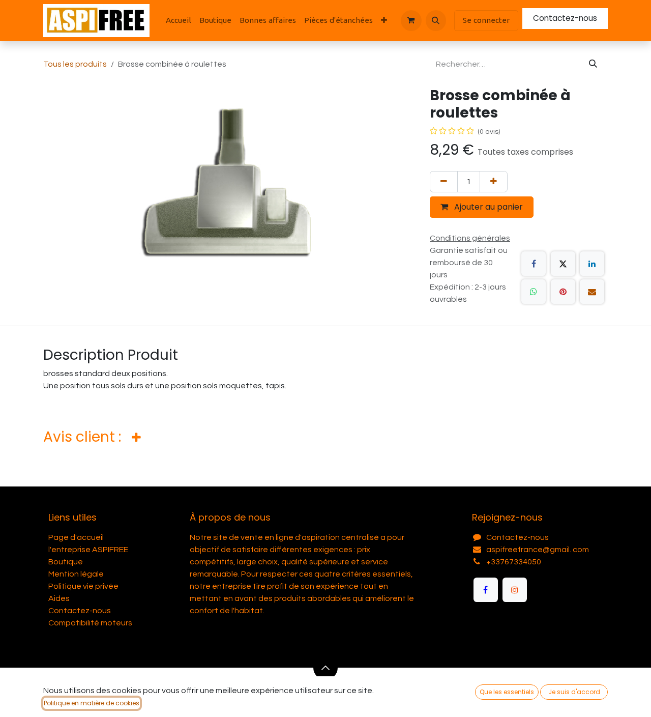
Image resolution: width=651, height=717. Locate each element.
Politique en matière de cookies (91, 703)
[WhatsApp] (533, 291)
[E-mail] (592, 291)
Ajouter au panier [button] (487, 207)
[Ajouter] (494, 181)
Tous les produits (75, 64)
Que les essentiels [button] (507, 691)
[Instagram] (514, 590)
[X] (563, 263)
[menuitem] (178, 21)
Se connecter (486, 20)
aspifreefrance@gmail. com (537, 550)
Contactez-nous (565, 18)
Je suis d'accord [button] (574, 691)
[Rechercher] (593, 64)
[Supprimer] (444, 181)
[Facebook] (533, 263)
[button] (436, 20)
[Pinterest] (563, 291)
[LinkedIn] (592, 263)
